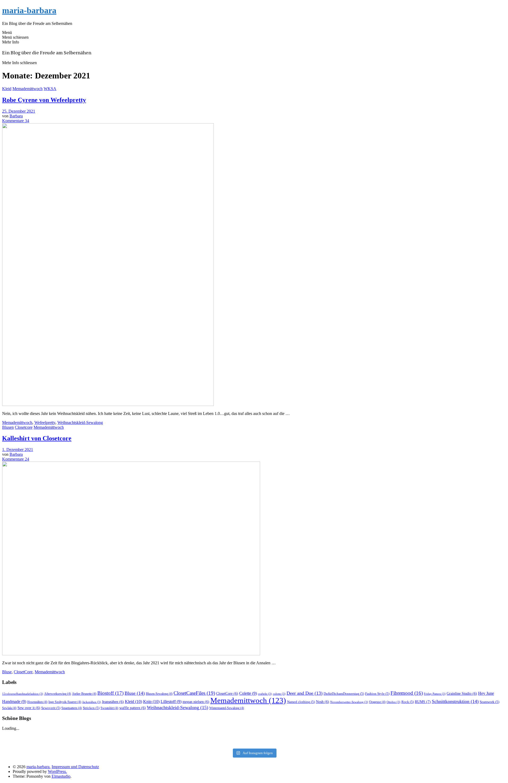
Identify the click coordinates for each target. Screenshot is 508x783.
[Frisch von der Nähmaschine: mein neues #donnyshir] (254, 742)
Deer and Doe (305, 693)
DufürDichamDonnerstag (344, 694)
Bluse (7, 672)
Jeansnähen (113, 702)
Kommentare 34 (15, 120)
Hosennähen (37, 702)
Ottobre (393, 702)
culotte (279, 693)
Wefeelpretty (44, 422)
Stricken (91, 708)
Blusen (8, 427)
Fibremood (407, 693)
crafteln (265, 693)
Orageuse (377, 702)
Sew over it (28, 708)
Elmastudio (61, 776)
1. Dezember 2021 (17, 449)
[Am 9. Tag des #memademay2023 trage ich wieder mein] (87, 742)
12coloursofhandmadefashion (22, 693)
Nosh (322, 702)
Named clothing (301, 702)
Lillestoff (171, 701)
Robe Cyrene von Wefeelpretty (44, 99)
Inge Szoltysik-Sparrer (64, 702)
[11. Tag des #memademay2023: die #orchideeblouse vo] (421, 735)
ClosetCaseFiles (194, 693)
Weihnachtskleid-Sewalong (80, 422)
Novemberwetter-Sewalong (349, 702)
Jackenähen (91, 702)
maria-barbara (29, 10)
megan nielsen (196, 702)
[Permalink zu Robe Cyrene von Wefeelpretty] (108, 404)
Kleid (6, 88)
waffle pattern (132, 708)
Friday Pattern (435, 693)
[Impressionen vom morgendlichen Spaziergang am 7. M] (421, 742)
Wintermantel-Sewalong (226, 708)
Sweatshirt (109, 708)
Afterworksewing (57, 694)
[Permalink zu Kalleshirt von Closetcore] (131, 654)
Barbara (16, 116)
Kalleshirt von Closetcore (36, 438)
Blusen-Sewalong (159, 694)
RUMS (423, 702)
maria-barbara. (38, 766)
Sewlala (9, 708)
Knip (151, 701)
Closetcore (24, 427)
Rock (407, 702)
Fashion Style (377, 694)
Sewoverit (50, 708)
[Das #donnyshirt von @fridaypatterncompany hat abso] (87, 735)
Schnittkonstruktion (455, 701)
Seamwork (489, 702)
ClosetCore (23, 672)
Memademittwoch (27, 88)
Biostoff (110, 693)
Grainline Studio (462, 694)
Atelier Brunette (84, 694)
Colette (248, 693)
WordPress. (57, 771)
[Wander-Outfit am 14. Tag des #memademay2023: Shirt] (254, 735)
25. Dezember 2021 (18, 111)
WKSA (50, 88)
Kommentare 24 (15, 459)
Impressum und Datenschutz (75, 766)
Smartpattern (71, 708)
